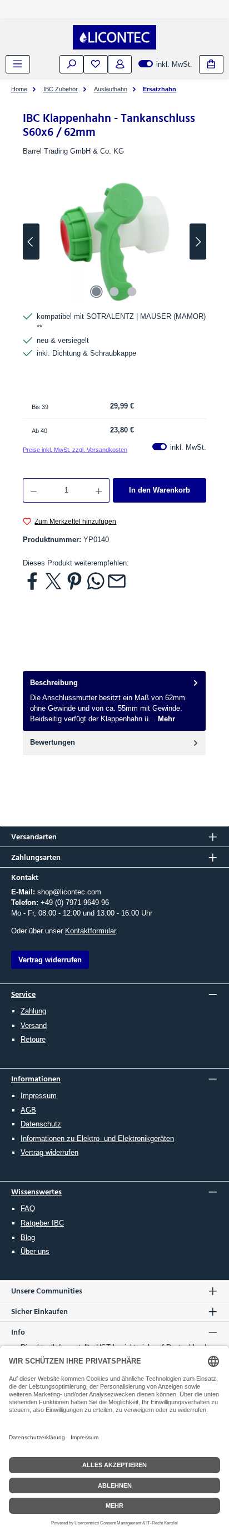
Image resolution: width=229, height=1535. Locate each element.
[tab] (114, 701)
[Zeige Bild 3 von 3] (132, 291)
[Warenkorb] (211, 64)
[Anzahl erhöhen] (98, 490)
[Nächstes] (198, 242)
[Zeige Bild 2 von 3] (114, 291)
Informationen (36, 1078)
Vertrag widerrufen (49, 1152)
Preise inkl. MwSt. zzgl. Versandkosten (75, 449)
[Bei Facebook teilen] (32, 580)
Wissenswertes (36, 1191)
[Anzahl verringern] (33, 490)
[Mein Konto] (120, 64)
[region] (114, 241)
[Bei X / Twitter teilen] (53, 580)
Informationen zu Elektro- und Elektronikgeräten (97, 1138)
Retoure (33, 1039)
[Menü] (18, 64)
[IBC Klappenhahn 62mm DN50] (114, 241)
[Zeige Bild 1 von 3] (96, 291)
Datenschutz (41, 1124)
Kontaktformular (90, 931)
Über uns (35, 1251)
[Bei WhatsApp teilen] (95, 580)
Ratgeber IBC (42, 1223)
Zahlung (33, 1011)
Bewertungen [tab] (52, 742)
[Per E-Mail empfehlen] (116, 580)
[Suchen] (71, 64)
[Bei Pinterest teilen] (74, 580)
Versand (34, 1025)
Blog (28, 1237)
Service (23, 994)
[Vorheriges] (31, 242)
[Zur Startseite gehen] (114, 37)
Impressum (39, 1095)
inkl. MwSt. (165, 64)
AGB (28, 1110)
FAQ (28, 1208)
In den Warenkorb (159, 490)
